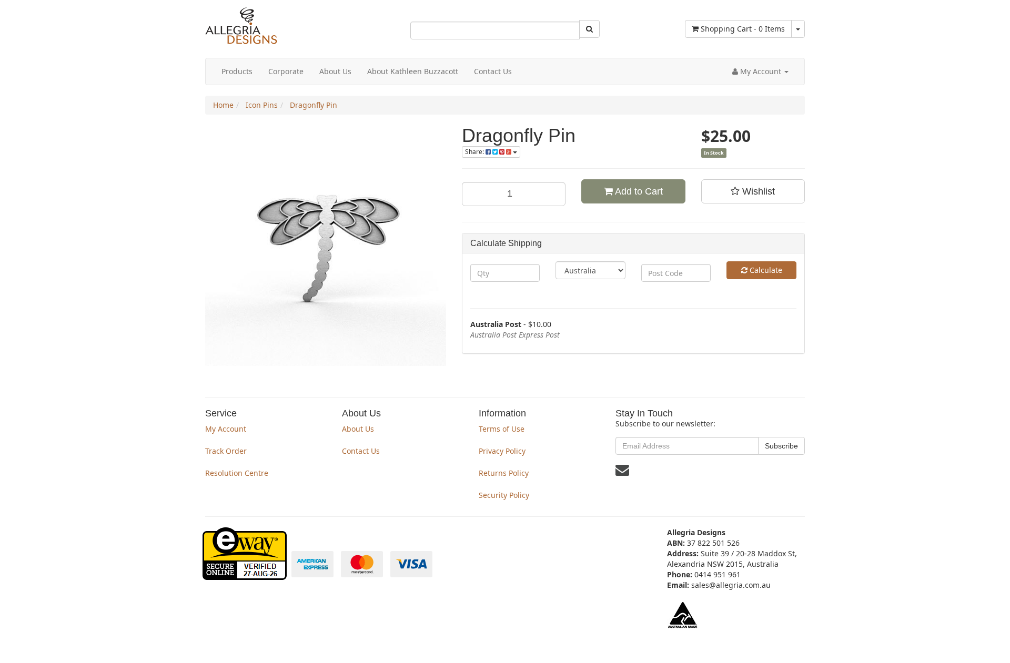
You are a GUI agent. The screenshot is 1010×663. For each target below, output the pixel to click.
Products (236, 71)
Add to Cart (638, 191)
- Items (743, 29)
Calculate (765, 270)
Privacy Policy (502, 451)
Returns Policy (504, 473)
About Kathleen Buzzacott (412, 71)
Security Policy (504, 495)
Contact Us (493, 71)
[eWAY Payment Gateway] (246, 574)
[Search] (589, 29)
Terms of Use (501, 429)
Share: (475, 151)
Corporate (286, 71)
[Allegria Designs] (241, 42)
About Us (335, 71)
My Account (225, 429)
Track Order (226, 451)
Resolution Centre (236, 473)
